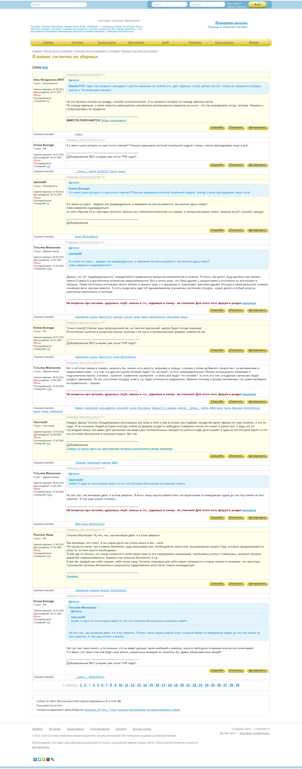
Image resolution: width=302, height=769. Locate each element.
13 (139, 685)
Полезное (195, 42)
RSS (45, 67)
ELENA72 (102, 171)
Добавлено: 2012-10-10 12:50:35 (83, 362)
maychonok (56, 411)
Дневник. (73, 576)
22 (194, 685)
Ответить (236, 127)
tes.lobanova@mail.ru (159, 709)
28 (231, 685)
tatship (92, 171)
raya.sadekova (107, 408)
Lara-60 (128, 317)
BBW (212, 408)
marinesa (123, 709)
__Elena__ (81, 171)
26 (219, 685)
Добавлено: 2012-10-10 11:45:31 (83, 242)
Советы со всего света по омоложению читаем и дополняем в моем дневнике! (120, 448)
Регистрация (234, 3)
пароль (196, 4)
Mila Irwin (237, 408)
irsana (78, 134)
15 (151, 685)
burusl (183, 317)
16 (157, 685)
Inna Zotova (144, 408)
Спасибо (217, 127)
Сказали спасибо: (43, 134)
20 (182, 685)
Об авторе (55, 729)
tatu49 (176, 709)
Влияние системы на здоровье (140, 51)
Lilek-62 (182, 408)
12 (133, 685)
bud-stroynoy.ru (41, 747)
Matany (79, 408)
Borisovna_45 (92, 709)
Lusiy (113, 709)
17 (163, 685)
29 (237, 685)
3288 (49, 268)
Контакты (121, 729)
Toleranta (80, 462)
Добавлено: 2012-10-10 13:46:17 (83, 417)
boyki (78, 236)
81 (48, 101)
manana (118, 317)
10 (120, 685)
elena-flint (122, 408)
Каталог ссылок (142, 729)
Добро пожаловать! (114, 120)
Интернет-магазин (231, 22)
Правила (37, 729)
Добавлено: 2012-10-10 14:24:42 (83, 468)
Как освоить (136, 42)
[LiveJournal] (52, 759)
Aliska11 (105, 590)
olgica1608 (173, 317)
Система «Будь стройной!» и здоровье (97, 51)
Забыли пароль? (236, 6)
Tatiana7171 (105, 317)
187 (49, 166)
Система (77, 42)
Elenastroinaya (137, 709)
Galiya (113, 171)
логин (157, 4)
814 (49, 443)
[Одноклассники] (44, 759)
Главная (48, 42)
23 (200, 685)
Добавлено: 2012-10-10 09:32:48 (83, 177)
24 (207, 685)
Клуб (166, 42)
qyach (45, 411)
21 (188, 685)
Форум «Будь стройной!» (58, 51)
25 (213, 685)
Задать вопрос (75, 729)
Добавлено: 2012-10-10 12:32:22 (83, 322)
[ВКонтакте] (35, 759)
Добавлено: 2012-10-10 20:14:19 (83, 529)
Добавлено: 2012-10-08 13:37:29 (83, 140)
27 (225, 685)
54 (48, 203)
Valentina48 (82, 317)
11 (126, 685)
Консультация (224, 42)
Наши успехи (107, 42)
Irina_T (105, 709)
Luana (93, 317)
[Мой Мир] (48, 759)
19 (176, 685)
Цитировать (257, 127)
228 (49, 556)
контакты (249, 303)
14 (145, 685)
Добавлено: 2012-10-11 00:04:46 (83, 596)
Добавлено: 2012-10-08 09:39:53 (83, 74)
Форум (253, 42)
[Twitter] (39, 759)
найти (36, 4)
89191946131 (90, 236)
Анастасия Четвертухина (254, 733)
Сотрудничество (100, 729)
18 (170, 685)
